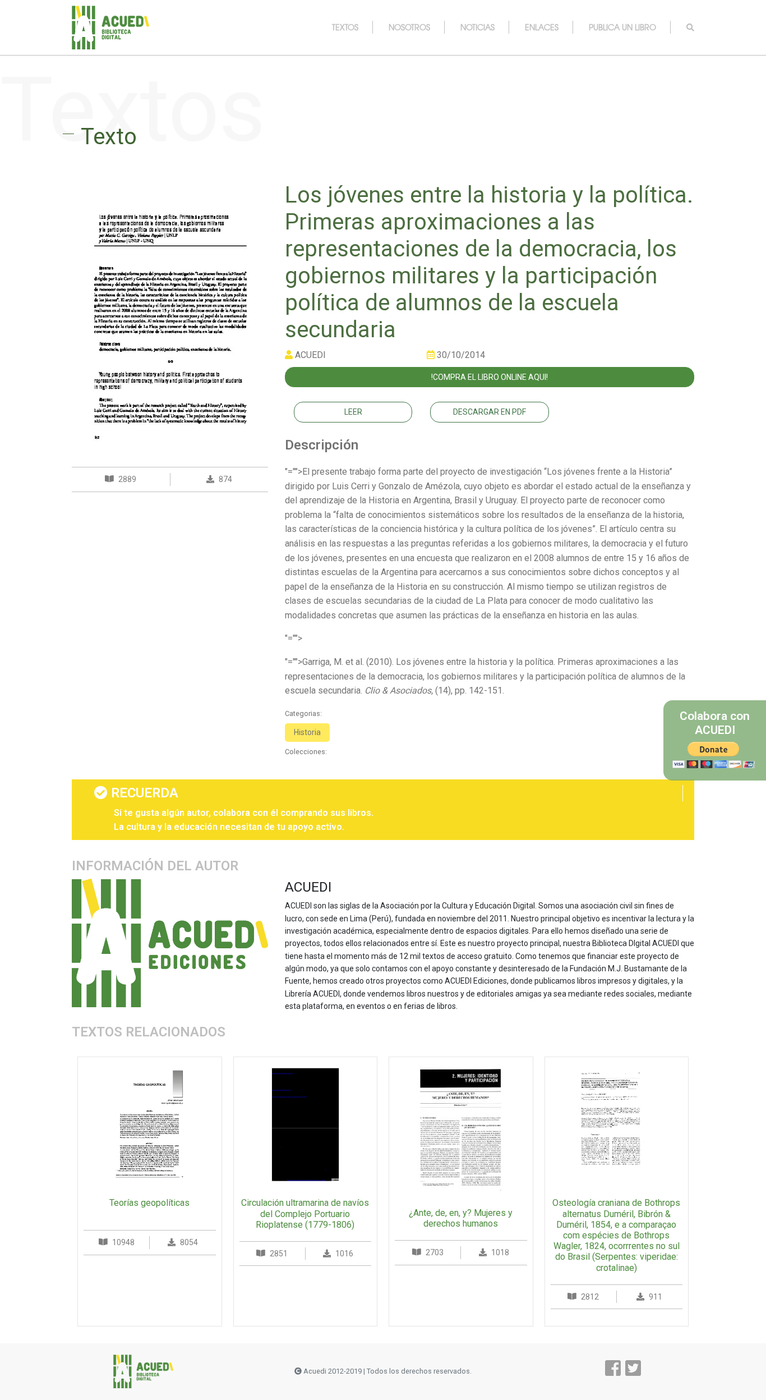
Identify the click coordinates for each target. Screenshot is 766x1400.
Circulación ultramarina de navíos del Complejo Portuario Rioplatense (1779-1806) (305, 1213)
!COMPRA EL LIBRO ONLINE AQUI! (489, 377)
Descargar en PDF (489, 411)
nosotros (409, 27)
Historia (307, 732)
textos (345, 27)
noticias (477, 27)
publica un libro (622, 27)
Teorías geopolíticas (149, 1202)
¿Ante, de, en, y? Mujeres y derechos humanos (461, 1218)
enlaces (542, 27)
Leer (353, 411)
